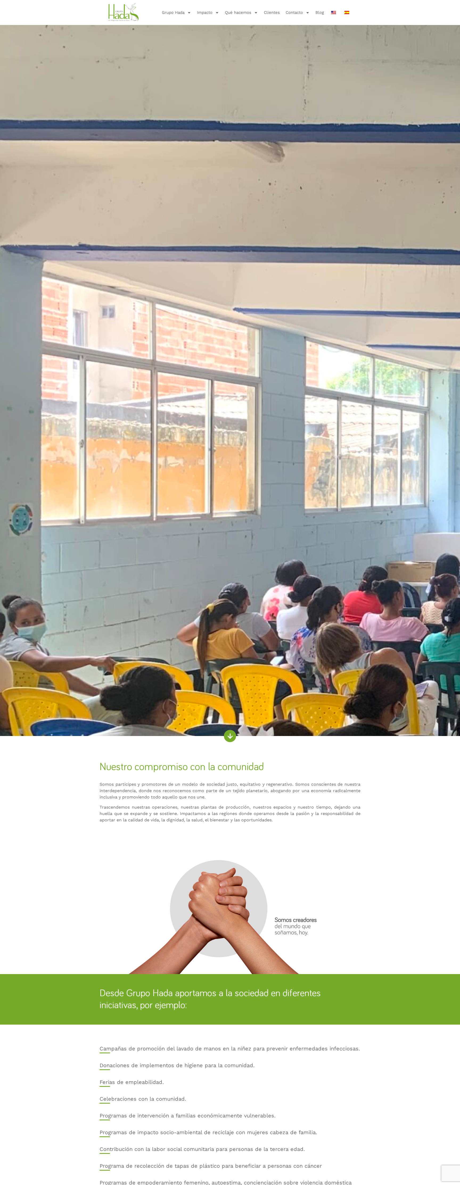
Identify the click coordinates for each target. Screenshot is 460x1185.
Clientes (272, 12)
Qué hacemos (238, 12)
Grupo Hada (173, 12)
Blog (319, 12)
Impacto (204, 12)
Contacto (294, 12)
